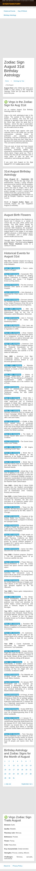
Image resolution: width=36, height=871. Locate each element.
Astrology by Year (26, 7)
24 (14, 774)
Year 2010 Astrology (11, 709)
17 (14, 770)
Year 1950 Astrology (12, 516)
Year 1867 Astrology (13, 365)
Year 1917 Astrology (12, 410)
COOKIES (31, 0)
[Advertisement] (18, 38)
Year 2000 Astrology (12, 651)
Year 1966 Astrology (12, 571)
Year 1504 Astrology (12, 268)
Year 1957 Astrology (12, 534)
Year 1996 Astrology (12, 633)
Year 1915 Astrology (12, 398)
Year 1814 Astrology (12, 300)
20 (26, 770)
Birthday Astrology (10, 15)
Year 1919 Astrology (12, 434)
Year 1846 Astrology (13, 309)
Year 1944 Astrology (12, 462)
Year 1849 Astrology (12, 325)
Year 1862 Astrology (12, 333)
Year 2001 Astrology (13, 662)
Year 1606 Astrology (12, 274)
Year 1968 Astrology (12, 580)
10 (14, 765)
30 (9, 778)
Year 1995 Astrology (12, 624)
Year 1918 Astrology (12, 421)
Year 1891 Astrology (13, 374)
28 (30, 774)
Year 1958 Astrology (12, 549)
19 (22, 770)
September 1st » (27, 784)
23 (9, 774)
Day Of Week (22, 11)
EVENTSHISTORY (12, 4)
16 (9, 770)
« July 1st (7, 784)
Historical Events (9, 11)
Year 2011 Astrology (12, 718)
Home (7, 81)
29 (5, 778)
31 (14, 778)
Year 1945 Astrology (12, 471)
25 (18, 774)
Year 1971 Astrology (12, 597)
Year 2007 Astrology (12, 682)
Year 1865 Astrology (12, 344)
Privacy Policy (17, 866)
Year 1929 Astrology (12, 441)
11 (18, 765)
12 (22, 765)
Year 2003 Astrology (12, 674)
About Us (7, 866)
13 (26, 765)
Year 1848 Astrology (12, 318)
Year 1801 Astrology (12, 292)
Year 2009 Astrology (12, 694)
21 (30, 770)
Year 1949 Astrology (12, 507)
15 (5, 770)
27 (26, 774)
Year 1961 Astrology (12, 562)
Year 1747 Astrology (12, 285)
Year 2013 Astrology (12, 734)
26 (22, 774)
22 (5, 774)
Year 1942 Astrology (12, 453)
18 (18, 770)
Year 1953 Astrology (12, 525)
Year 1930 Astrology (12, 447)
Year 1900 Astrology (12, 387)
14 (30, 765)
